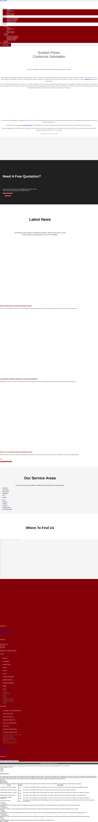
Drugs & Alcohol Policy (8, 716)
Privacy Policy (3, 747)
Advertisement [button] (3, 813)
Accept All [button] (10, 767)
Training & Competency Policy (10, 732)
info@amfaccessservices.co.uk (7, 630)
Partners (5, 23)
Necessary (4, 781)
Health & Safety (10, 14)
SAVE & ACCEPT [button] (4, 821)
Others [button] (1, 817)
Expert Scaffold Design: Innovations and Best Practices (16, 306)
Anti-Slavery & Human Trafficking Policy (12, 710)
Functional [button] (2, 802)
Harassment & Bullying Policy (10, 723)
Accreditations (6, 661)
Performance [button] (3, 806)
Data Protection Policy (8, 713)
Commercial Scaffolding (8, 676)
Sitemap (2, 753)
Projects (5, 15)
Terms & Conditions (4, 750)
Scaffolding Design (11, 22)
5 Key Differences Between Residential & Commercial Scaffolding (18, 379)
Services (5, 17)
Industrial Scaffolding (8, 679)
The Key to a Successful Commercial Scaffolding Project (16, 452)
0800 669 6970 (3, 633)
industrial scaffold (27, 125)
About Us (5, 8)
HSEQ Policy (6, 726)
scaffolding (87, 79)
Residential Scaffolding (8, 683)
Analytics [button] (2, 810)
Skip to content (3, 0)
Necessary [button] (2, 780)
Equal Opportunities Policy (9, 719)
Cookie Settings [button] (4, 767)
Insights (4, 686)
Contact (4, 24)
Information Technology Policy (10, 729)
